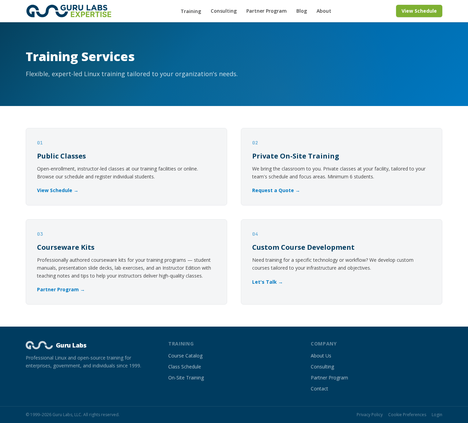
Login (437, 415)
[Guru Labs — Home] (71, 11)
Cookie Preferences (407, 415)
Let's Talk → (267, 282)
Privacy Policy (370, 415)
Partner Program (266, 11)
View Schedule (419, 11)
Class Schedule (184, 366)
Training (191, 11)
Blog (301, 11)
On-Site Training (186, 377)
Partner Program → (61, 289)
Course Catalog (185, 355)
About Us (321, 355)
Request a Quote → (276, 190)
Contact (319, 388)
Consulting (224, 11)
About (324, 11)
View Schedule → (57, 190)
